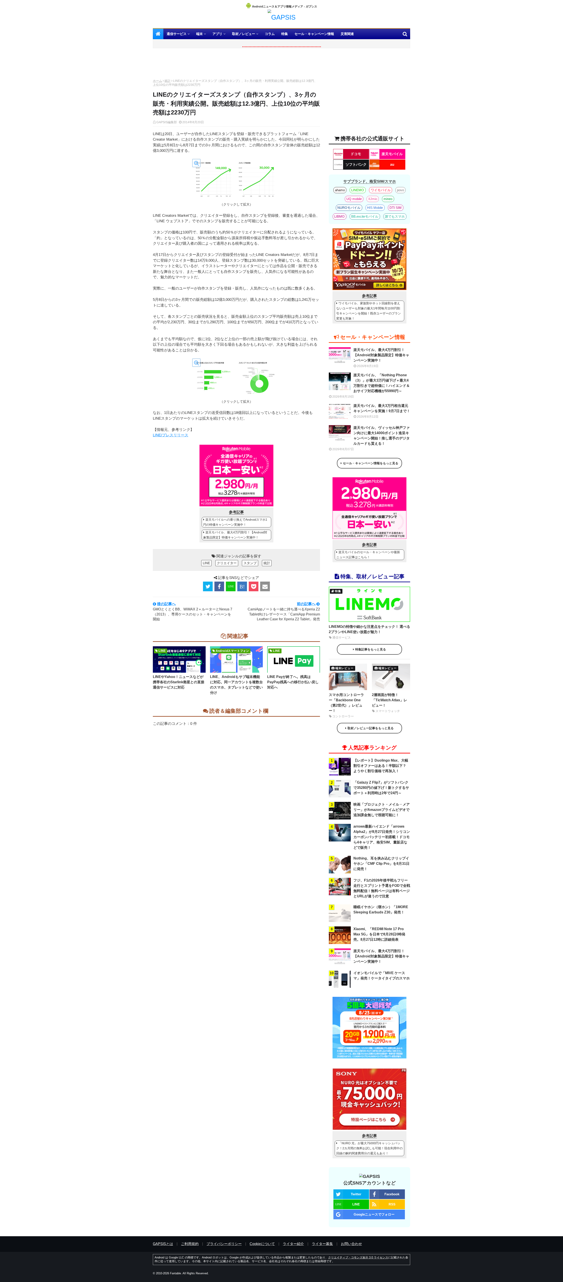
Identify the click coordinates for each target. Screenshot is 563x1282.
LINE (206, 563)
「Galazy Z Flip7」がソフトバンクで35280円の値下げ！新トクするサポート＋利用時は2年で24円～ (381, 788)
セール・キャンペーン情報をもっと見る (370, 463)
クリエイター (227, 563)
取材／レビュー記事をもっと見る (370, 728)
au (392, 164)
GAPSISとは (163, 1244)
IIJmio (372, 199)
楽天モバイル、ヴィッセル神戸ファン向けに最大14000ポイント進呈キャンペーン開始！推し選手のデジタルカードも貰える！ (381, 435)
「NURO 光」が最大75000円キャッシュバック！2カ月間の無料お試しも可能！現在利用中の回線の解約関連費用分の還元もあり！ (369, 1148)
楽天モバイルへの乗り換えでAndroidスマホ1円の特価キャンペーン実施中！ (235, 522)
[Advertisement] (236, 65)
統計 (168, 81)
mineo (388, 199)
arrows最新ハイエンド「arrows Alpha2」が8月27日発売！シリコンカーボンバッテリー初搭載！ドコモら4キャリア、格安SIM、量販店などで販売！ (381, 837)
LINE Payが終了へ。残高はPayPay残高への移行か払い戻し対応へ (293, 682)
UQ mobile (354, 199)
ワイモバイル (381, 190)
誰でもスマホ (395, 216)
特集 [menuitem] (284, 34)
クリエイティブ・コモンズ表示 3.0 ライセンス (358, 1257)
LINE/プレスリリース (170, 435)
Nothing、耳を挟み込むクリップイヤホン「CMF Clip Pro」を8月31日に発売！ (381, 863)
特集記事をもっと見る (370, 649)
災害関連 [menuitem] (347, 34)
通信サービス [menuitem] (176, 34)
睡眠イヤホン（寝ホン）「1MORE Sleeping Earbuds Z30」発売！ (380, 909)
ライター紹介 (293, 1244)
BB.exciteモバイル (364, 216)
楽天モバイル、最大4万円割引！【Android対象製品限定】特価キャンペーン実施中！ (235, 535)
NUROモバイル (348, 207)
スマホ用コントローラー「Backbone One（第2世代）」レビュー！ (346, 703)
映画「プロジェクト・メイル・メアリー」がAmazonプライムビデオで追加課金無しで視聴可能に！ (381, 810)
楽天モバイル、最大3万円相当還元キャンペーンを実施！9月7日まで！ (381, 408)
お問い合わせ (351, 1244)
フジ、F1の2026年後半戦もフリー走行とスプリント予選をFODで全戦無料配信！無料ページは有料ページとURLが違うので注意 (381, 888)
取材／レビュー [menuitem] (243, 34)
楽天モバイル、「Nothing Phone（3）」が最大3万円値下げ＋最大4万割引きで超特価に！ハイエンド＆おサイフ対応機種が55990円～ (381, 383)
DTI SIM (395, 207)
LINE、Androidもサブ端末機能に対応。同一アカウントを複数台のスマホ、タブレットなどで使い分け (236, 684)
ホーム (157, 81)
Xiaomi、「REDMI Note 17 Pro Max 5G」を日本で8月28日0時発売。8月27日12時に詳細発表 (379, 934)
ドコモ (356, 154)
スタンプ (250, 563)
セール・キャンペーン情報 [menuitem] (314, 34)
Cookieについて (262, 1244)
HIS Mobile (375, 207)
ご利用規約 (190, 1244)
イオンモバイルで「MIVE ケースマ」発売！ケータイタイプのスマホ (381, 975)
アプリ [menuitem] (217, 34)
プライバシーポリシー (224, 1244)
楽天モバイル (392, 154)
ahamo (340, 190)
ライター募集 (322, 1244)
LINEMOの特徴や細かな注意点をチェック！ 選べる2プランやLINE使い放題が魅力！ (369, 629)
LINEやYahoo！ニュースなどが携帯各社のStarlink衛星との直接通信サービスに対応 (178, 682)
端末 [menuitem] (199, 34)
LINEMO (357, 190)
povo (400, 190)
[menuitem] (158, 34)
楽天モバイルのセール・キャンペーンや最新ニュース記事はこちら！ (368, 554)
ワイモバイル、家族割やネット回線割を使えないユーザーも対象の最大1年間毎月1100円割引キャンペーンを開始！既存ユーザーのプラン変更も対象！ (368, 310)
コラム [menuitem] (270, 34)
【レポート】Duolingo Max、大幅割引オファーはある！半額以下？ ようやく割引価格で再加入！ (380, 766)
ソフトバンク (356, 164)
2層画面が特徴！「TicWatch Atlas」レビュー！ (389, 700)
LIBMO (339, 216)
